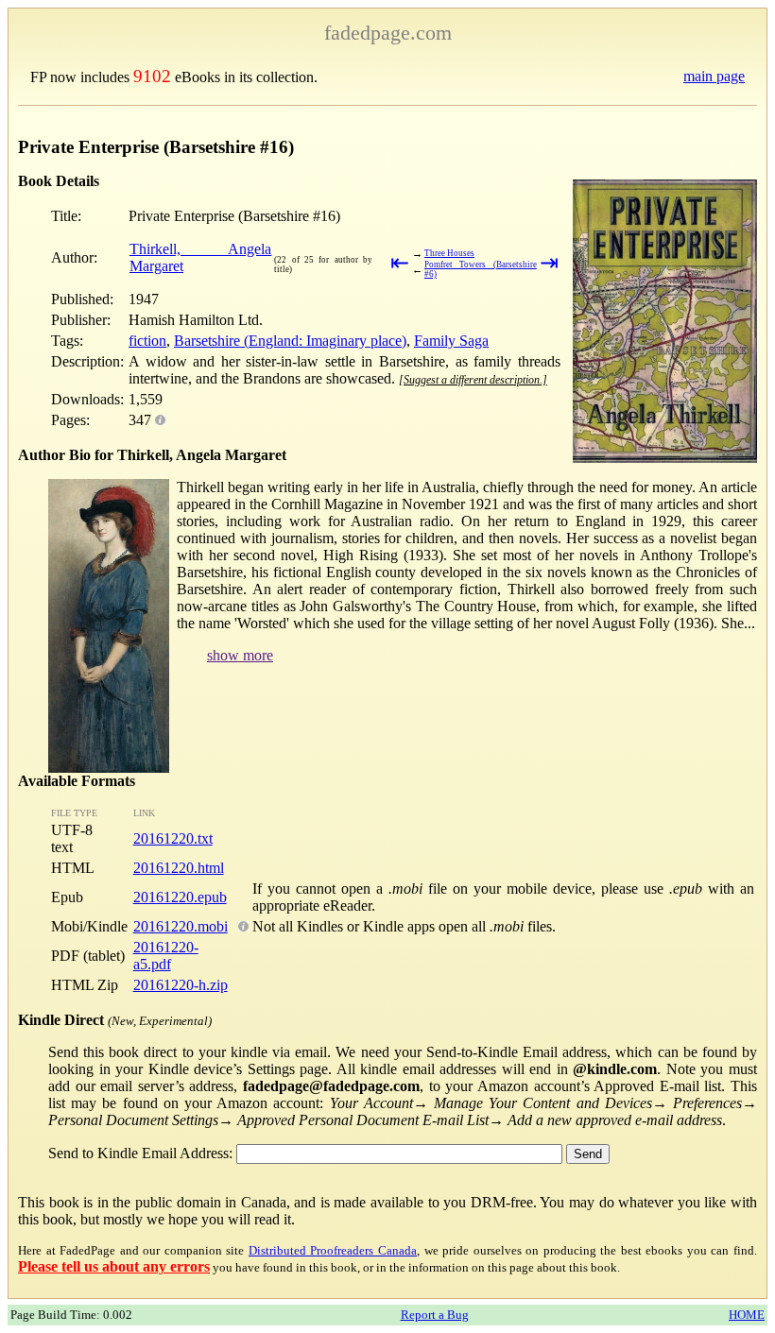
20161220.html (178, 868)
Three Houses (449, 253)
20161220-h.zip (180, 985)
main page (714, 76)
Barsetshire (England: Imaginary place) (290, 341)
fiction (147, 341)
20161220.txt (173, 838)
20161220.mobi (180, 926)
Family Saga (451, 341)
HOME (747, 1314)
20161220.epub (180, 897)
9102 (152, 76)
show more (240, 655)
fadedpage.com (388, 32)
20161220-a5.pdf (165, 955)
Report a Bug (435, 1314)
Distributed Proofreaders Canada (333, 1250)
